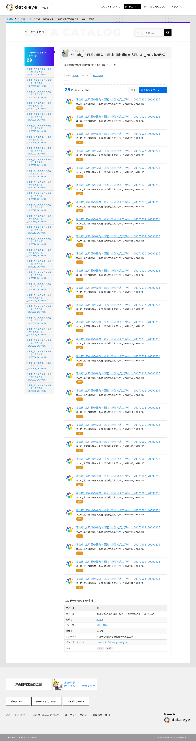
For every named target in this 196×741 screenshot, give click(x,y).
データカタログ (24, 18)
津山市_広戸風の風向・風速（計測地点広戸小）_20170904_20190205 (38, 354)
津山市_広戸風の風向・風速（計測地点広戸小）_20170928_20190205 (38, 94)
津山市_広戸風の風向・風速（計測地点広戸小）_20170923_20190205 (38, 139)
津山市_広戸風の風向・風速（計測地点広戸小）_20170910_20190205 (38, 286)
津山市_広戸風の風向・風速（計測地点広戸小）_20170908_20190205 (38, 309)
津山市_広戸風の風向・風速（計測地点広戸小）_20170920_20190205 (38, 173)
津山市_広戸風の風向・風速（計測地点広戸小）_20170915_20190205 (38, 230)
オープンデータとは (76, 715)
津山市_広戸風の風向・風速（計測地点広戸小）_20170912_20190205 (38, 264)
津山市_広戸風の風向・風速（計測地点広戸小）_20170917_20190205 (38, 207)
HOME (10, 18)
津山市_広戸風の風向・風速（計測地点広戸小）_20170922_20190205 (38, 151)
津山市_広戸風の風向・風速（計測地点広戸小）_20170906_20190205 (38, 331)
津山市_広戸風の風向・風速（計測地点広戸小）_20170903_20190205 (38, 365)
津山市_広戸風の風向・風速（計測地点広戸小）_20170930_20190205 (38, 72)
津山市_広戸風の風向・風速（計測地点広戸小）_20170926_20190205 (38, 117)
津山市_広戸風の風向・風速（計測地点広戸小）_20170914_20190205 (38, 241)
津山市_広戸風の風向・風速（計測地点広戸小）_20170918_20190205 (38, 196)
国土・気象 (98, 75)
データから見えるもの (46, 701)
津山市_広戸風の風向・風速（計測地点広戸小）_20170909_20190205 (38, 297)
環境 (100, 648)
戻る (133, 89)
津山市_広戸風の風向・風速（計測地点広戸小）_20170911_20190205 (38, 275)
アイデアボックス (75, 701)
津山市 (76, 75)
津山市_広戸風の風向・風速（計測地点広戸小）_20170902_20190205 (38, 377)
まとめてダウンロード (153, 89)
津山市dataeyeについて (46, 715)
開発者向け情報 (101, 715)
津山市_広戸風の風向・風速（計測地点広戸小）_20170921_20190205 (38, 162)
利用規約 (11, 737)
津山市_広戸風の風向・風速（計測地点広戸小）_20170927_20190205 (38, 105)
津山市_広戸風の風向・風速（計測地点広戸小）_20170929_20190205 (38, 83)
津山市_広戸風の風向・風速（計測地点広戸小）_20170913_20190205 (38, 252)
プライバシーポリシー (27, 737)
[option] (28, 684)
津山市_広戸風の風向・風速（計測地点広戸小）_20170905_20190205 (38, 343)
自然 (109, 648)
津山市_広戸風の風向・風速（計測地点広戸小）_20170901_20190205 (38, 388)
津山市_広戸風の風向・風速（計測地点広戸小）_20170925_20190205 (38, 128)
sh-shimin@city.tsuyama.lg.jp (111, 642)
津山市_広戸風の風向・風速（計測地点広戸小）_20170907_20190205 (38, 320)
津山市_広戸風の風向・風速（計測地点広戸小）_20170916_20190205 (38, 218)
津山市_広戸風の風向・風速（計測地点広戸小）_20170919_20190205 (38, 184)
